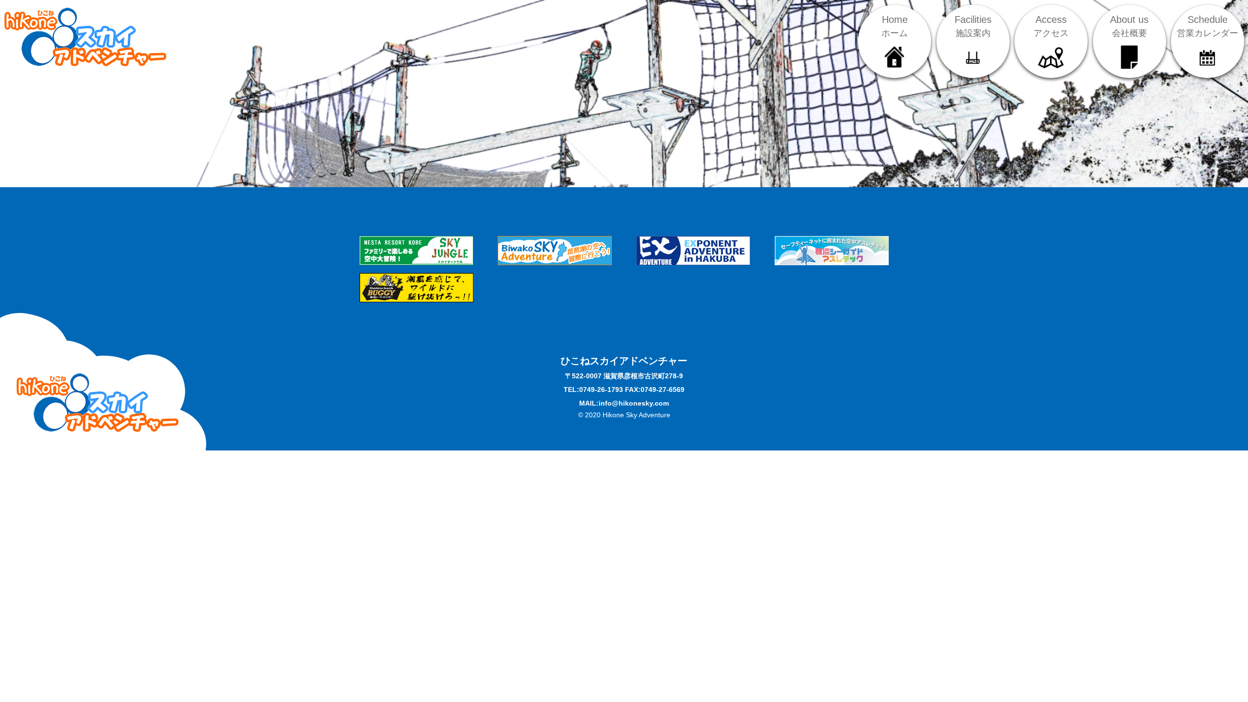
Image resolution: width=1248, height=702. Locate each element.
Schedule (1207, 26)
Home (894, 26)
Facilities (973, 26)
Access (1051, 26)
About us (1129, 26)
